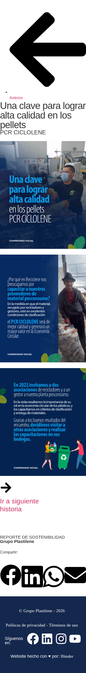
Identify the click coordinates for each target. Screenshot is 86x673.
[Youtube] (75, 639)
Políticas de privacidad (25, 625)
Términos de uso (63, 625)
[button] (11, 575)
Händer (67, 656)
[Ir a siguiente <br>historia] (6, 488)
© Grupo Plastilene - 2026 (42, 610)
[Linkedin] (47, 639)
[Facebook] (33, 639)
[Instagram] (61, 639)
